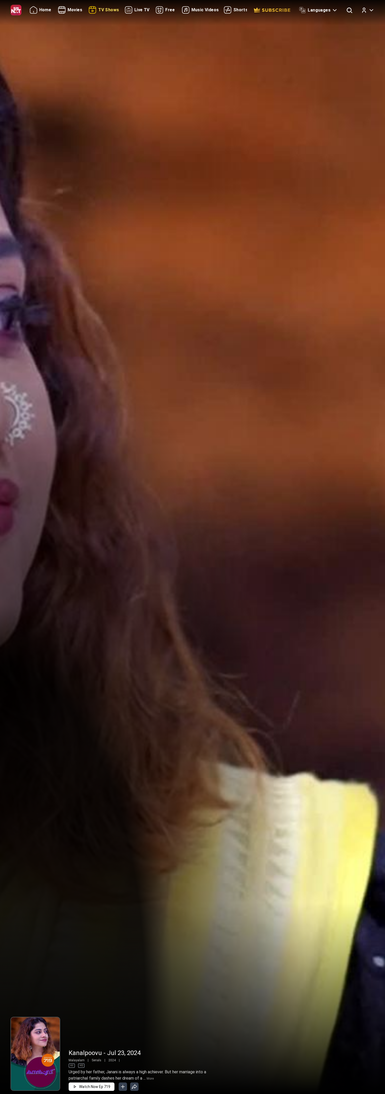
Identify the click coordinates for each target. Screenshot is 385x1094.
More (150, 1078)
